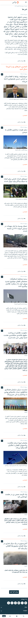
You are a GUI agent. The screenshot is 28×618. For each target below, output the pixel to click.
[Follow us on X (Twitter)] (22, 602)
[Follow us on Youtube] (18, 602)
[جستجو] (23, 616)
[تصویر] (17, 616)
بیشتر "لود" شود (14, 592)
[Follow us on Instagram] (15, 602)
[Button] (21, 61)
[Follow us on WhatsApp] (12, 602)
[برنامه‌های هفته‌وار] (10, 616)
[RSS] (8, 602)
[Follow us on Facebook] (25, 602)
